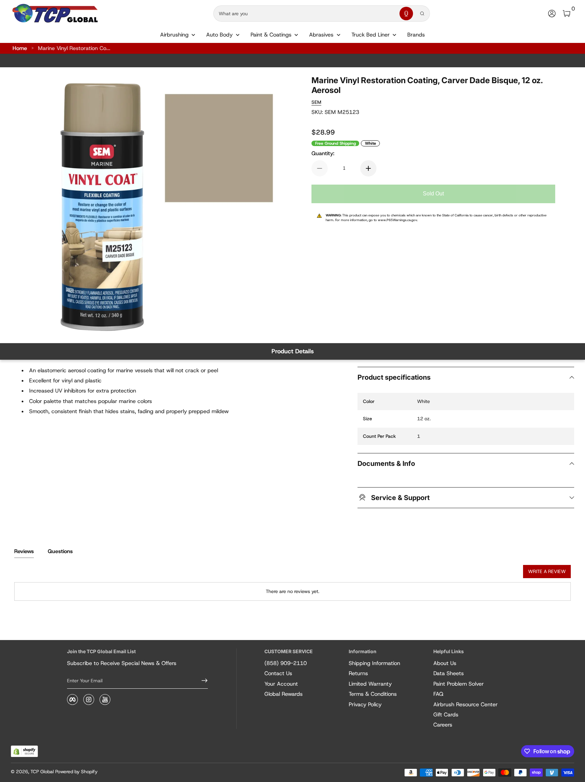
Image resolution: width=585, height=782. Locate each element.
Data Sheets (448, 673)
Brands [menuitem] (416, 34)
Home (20, 48)
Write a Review (547, 571)
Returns (358, 673)
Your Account (281, 683)
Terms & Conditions (373, 693)
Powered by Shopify (76, 771)
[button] (406, 13)
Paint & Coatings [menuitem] (271, 34)
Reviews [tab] (24, 551)
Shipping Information (374, 663)
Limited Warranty (370, 683)
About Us (444, 663)
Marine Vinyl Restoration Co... (74, 48)
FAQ (438, 693)
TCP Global (42, 771)
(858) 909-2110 (285, 663)
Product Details (293, 351)
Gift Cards (445, 714)
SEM (316, 102)
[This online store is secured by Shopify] (24, 751)
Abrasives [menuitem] (321, 34)
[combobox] (305, 13)
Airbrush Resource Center (465, 704)
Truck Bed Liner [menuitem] (370, 34)
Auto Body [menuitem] (219, 34)
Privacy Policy (365, 704)
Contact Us (278, 673)
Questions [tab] (60, 551)
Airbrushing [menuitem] (174, 34)
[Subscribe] (202, 680)
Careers (442, 724)
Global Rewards (283, 693)
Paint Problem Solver (458, 683)
